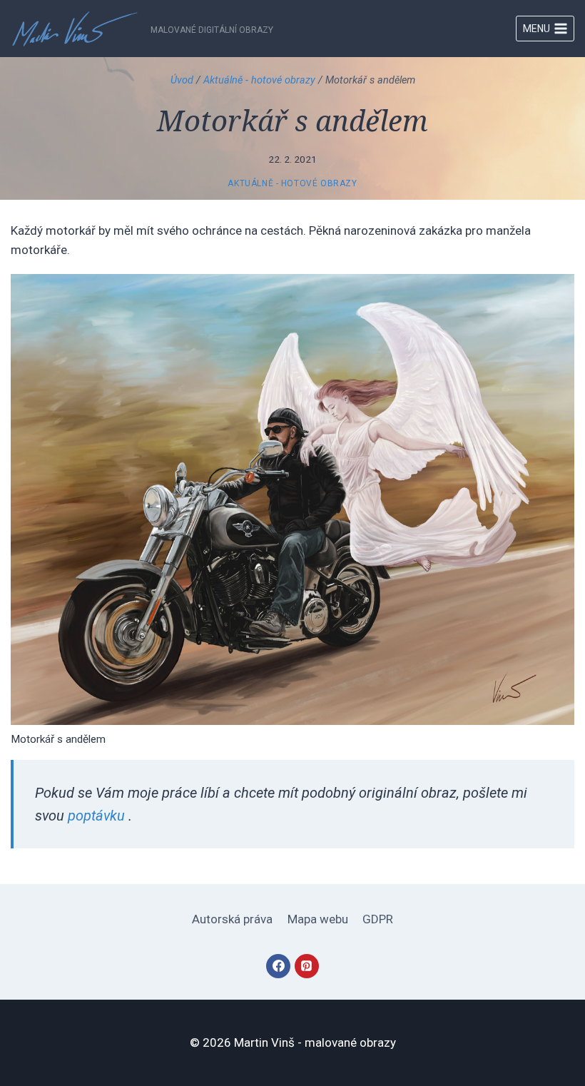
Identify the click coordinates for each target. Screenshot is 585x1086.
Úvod (182, 80)
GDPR (377, 919)
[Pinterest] (307, 966)
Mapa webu (318, 919)
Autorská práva (232, 919)
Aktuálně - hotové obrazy (259, 80)
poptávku (96, 815)
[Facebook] (278, 966)
